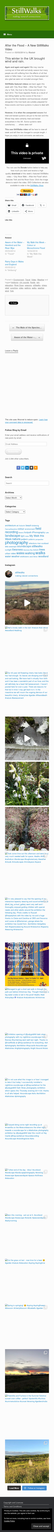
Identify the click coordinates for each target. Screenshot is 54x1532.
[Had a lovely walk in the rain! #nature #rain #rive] (27, 648)
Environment (19, 279)
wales (20, 553)
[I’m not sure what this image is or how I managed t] (27, 1100)
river (39, 543)
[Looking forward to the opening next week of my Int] (27, 964)
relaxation (9, 285)
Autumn (22, 525)
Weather (40, 279)
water (8, 556)
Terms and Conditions (13, 1506)
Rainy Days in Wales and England (14, 263)
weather (41, 288)
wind (7, 290)
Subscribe (13, 451)
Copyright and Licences (13, 1502)
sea (6, 546)
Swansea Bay (28, 550)
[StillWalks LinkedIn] (27, 468)
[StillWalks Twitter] (23, 468)
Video (33, 279)
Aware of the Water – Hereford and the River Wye (14, 245)
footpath (28, 532)
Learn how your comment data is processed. (26, 421)
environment (30, 529)
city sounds (24, 282)
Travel (27, 279)
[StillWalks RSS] (36, 468)
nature (16, 539)
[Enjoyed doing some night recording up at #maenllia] (27, 1145)
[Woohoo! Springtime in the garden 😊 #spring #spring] (27, 784)
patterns (32, 539)
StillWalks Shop (36, 185)
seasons (28, 285)
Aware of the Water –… (27, 337)
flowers (21, 532)
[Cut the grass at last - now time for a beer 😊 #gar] (27, 1281)
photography (16, 542)
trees (42, 549)
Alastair (32, 52)
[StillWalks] (27, 13)
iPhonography (38, 532)
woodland (43, 556)
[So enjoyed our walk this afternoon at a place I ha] (27, 829)
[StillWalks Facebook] (18, 468)
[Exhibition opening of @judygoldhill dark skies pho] (27, 1055)
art (17, 525)
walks (34, 288)
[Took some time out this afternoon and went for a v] (27, 874)
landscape (12, 535)
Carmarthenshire (11, 529)
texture (36, 549)
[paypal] (27, 192)
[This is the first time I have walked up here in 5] (27, 603)
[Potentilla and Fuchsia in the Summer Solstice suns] (27, 1416)
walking (27, 288)
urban (7, 553)
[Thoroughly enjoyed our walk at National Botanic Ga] (27, 738)
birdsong (14, 282)
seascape (13, 546)
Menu (9, 34)
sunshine (14, 288)
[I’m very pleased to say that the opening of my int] (27, 919)
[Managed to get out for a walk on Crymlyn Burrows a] (27, 1371)
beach (28, 525)
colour (21, 528)
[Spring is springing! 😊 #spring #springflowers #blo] (27, 1326)
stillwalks (37, 285)
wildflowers (24, 556)
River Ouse (19, 285)
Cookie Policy (9, 1521)
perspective (39, 539)
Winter (35, 557)
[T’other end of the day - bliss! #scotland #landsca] (27, 1190)
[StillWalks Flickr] (31, 468)
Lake (47, 532)
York (12, 290)
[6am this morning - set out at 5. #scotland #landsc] (27, 1235)
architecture (10, 525)
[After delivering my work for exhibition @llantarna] (27, 1461)
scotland (44, 543)
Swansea (17, 549)
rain (37, 282)
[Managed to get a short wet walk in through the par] (27, 1009)
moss (27, 536)
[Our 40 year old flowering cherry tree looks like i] (27, 693)
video (21, 288)
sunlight (8, 549)
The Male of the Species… (27, 327)
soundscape (24, 546)
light (22, 535)
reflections (33, 543)
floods (32, 282)
